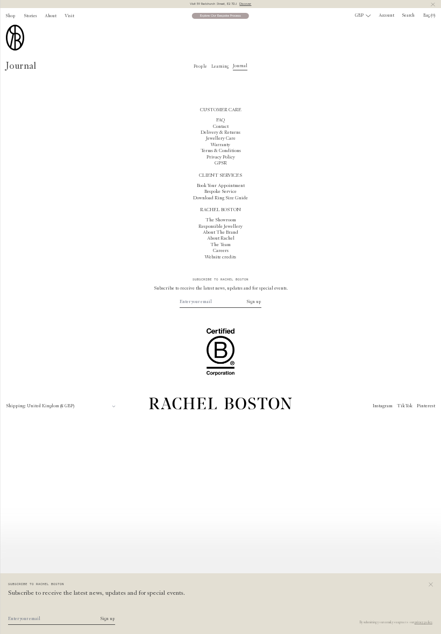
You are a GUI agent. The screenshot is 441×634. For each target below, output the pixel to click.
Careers (221, 251)
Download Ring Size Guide (220, 198)
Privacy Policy (221, 157)
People (200, 66)
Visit (69, 16)
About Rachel (220, 238)
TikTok (404, 406)
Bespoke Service (220, 192)
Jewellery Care (221, 138)
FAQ (220, 120)
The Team (220, 245)
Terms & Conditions (221, 151)
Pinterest (426, 406)
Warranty (220, 145)
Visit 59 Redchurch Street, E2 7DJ (221, 3)
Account (386, 15)
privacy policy (423, 622)
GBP (359, 15)
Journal (240, 66)
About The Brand (220, 232)
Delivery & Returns (220, 133)
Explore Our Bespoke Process (220, 15)
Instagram (383, 406)
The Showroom (220, 220)
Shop (11, 16)
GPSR (221, 163)
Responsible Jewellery (220, 227)
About (50, 16)
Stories (30, 16)
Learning (220, 66)
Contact (221, 127)
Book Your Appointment (221, 186)
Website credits (220, 257)
